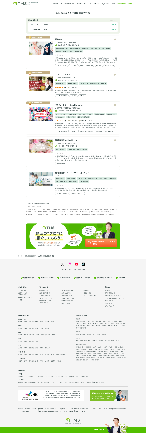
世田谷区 (95, 323)
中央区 (88, 321)
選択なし (47, 29)
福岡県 (20, 361)
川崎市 (78, 349)
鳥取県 (31, 354)
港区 (93, 321)
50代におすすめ (92, 178)
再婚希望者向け (73, 181)
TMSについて (43, 287)
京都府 (31, 348)
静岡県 (31, 341)
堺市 (106, 340)
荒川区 (89, 323)
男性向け (58, 51)
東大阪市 (111, 340)
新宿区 (78, 321)
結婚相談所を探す (28, 278)
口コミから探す (65, 278)
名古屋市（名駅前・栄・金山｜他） (85, 334)
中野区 (112, 323)
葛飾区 (115, 321)
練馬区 (107, 323)
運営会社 (107, 287)
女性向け (65, 51)
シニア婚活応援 (84, 376)
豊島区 (88, 326)
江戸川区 (78, 323)
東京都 (20, 335)
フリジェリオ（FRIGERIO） (67, 411)
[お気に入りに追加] (115, 39)
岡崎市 (104, 334)
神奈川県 (26, 335)
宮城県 (36, 321)
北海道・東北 (22, 319)
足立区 (84, 323)
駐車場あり (99, 65)
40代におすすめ (94, 83)
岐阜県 (25, 341)
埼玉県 (32, 335)
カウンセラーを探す (47, 278)
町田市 (110, 326)
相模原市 (83, 349)
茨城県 (43, 335)
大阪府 (20, 348)
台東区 (110, 321)
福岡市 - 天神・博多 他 (98, 357)
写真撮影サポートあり (62, 48)
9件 (75, 87)
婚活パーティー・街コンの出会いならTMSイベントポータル (76, 408)
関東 (19, 332)
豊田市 (98, 334)
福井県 (47, 328)
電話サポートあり (61, 83)
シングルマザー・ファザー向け (107, 178)
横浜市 (123, 347)
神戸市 (110, 353)
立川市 (115, 326)
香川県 (52, 354)
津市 (82, 353)
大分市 (124, 357)
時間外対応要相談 (75, 48)
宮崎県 (47, 361)
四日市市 (87, 353)
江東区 (104, 321)
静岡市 (122, 351)
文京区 (98, 326)
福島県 (52, 321)
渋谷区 (83, 321)
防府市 (39, 206)
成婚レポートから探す (83, 278)
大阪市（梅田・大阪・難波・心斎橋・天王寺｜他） (89, 340)
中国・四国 (21, 352)
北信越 (20, 326)
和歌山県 (47, 348)
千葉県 (37, 335)
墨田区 (120, 321)
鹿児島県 (53, 361)
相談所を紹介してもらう (125, 3)
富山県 (36, 328)
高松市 (82, 357)
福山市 (111, 355)
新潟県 (20, 328)
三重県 (36, 341)
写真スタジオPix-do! (80, 411)
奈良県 (41, 348)
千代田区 (98, 321)
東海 (19, 339)
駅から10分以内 (109, 65)
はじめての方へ (81, 3)
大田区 (78, 326)
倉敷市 (94, 355)
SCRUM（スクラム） (98, 408)
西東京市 (83, 328)
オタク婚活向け (83, 181)
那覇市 (97, 360)
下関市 (28, 206)
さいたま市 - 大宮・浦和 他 (101, 349)
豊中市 (117, 340)
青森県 (25, 321)
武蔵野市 (104, 326)
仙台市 (99, 347)
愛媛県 (57, 354)
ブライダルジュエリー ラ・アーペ (29, 411)
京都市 (78, 355)
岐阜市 (99, 353)
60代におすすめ (62, 376)
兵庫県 (25, 348)
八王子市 (121, 326)
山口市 (33, 206)
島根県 (36, 354)
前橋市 (106, 351)
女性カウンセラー (72, 83)
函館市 (88, 347)
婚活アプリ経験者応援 (76, 51)
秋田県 (41, 321)
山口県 (46, 25)
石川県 (41, 328)
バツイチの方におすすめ (75, 382)
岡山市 (89, 355)
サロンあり (73, 65)
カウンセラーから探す (67, 3)
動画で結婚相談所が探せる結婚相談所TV (49, 411)
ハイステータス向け (61, 181)
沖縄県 (59, 361)
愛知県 (20, 341)
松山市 (122, 355)
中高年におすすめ (82, 149)
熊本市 (113, 357)
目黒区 (117, 323)
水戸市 (82, 351)
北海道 (20, 321)
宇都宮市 (94, 351)
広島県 (20, 354)
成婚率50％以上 (22, 382)
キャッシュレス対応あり (86, 65)
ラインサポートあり (61, 114)
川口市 (112, 349)
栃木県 (48, 335)
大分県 (41, 361)
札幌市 (83, 347)
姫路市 (116, 353)
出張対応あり (85, 48)
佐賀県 (25, 361)
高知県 (63, 354)
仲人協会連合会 (108, 408)
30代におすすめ (106, 48)
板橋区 (83, 326)
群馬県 (53, 335)
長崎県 (31, 361)
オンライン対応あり (62, 65)
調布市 (78, 328)
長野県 (31, 328)
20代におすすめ (95, 48)
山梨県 (25, 328)
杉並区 (101, 323)
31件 (75, 121)
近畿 (19, 345)
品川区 (123, 323)
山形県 (47, 321)
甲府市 (110, 347)
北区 (93, 326)
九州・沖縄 (21, 358)
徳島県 (47, 354)
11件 (90, 121)
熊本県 (36, 361)
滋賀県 (36, 348)
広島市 (106, 355)
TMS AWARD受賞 (84, 209)
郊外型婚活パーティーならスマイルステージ (50, 408)
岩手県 (31, 321)
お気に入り (122, 278)
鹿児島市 (85, 360)
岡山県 (25, 354)
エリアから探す (53, 3)
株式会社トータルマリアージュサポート (28, 408)
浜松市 (117, 351)
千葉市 (123, 349)
